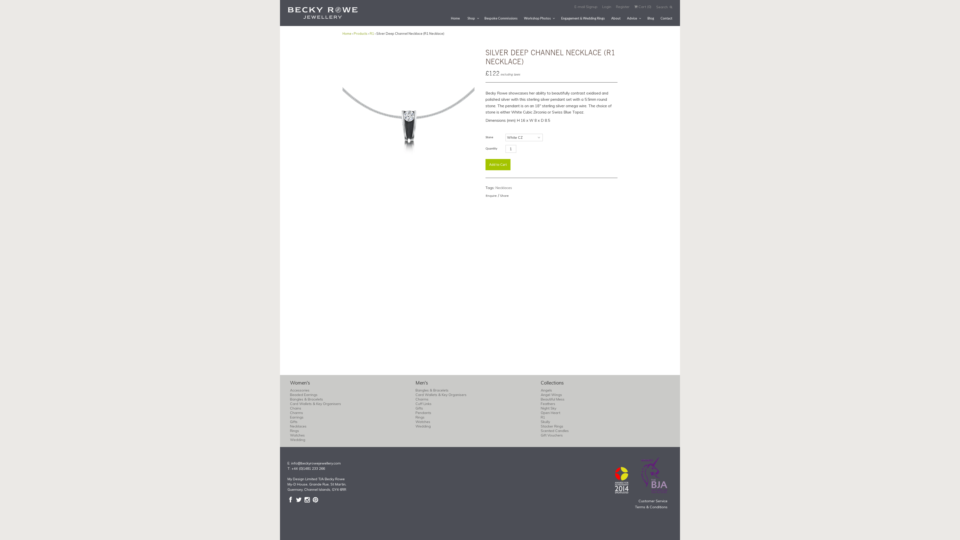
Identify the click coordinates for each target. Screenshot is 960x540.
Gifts (294, 422)
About (615, 18)
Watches (297, 435)
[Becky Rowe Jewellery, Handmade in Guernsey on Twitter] (299, 499)
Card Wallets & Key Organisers (315, 404)
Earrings (297, 417)
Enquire (491, 196)
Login (606, 6)
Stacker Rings (552, 426)
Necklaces (504, 188)
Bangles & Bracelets (306, 399)
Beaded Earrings (304, 394)
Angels (546, 390)
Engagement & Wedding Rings (583, 18)
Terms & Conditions (651, 507)
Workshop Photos (537, 18)
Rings (294, 430)
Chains (295, 408)
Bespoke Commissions (501, 18)
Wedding (297, 440)
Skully (545, 422)
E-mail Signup (586, 6)
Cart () (644, 6)
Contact (666, 18)
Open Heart (550, 412)
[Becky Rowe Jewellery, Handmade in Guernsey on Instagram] (307, 499)
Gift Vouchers (552, 435)
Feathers (548, 404)
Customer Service (653, 501)
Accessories (300, 390)
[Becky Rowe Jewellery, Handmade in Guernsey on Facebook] (291, 499)
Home (455, 18)
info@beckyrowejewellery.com (316, 463)
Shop (471, 18)
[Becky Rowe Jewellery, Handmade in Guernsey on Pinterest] (315, 499)
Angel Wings (551, 394)
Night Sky (548, 408)
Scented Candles (555, 430)
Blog (651, 18)
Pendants (423, 412)
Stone (489, 137)
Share (504, 196)
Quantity (491, 148)
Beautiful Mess (552, 399)
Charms (296, 412)
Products (361, 34)
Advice (632, 18)
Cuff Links (424, 404)
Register (623, 6)
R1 (372, 34)
